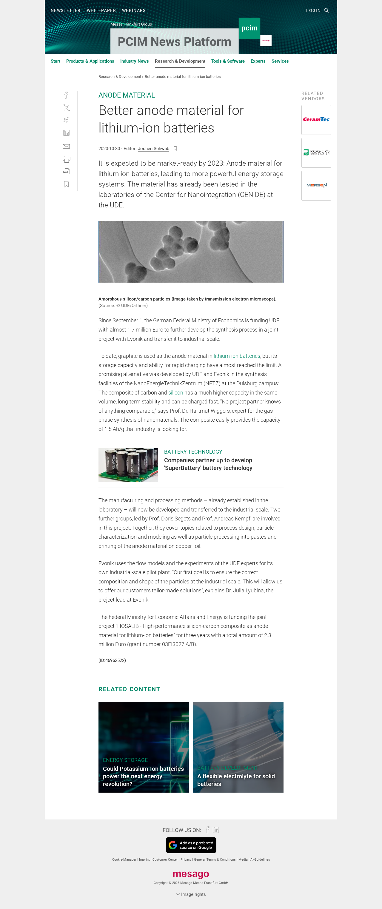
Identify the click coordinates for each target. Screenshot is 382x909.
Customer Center (166, 860)
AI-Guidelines (260, 860)
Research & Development (180, 61)
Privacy (186, 860)
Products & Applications (90, 61)
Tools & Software (228, 61)
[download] (66, 171)
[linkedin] (66, 133)
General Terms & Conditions (215, 860)
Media (243, 860)
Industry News (134, 61)
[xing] (66, 120)
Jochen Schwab (153, 148)
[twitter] (66, 107)
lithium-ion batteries (237, 356)
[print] (66, 158)
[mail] (66, 146)
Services (280, 61)
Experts (258, 61)
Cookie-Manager (124, 860)
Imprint (145, 860)
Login (313, 10)
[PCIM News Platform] (55, 60)
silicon (175, 392)
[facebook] (66, 94)
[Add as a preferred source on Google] (191, 845)
